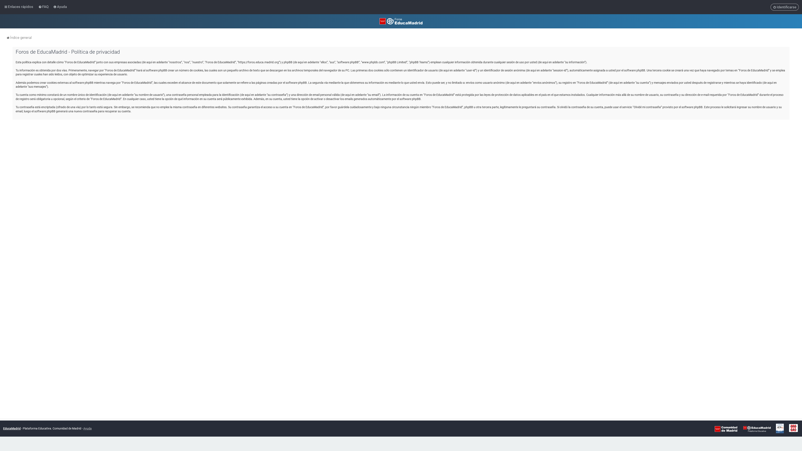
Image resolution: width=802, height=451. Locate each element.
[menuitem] (44, 7)
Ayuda (87, 428)
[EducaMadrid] (757, 428)
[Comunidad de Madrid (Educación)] (726, 428)
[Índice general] (401, 21)
